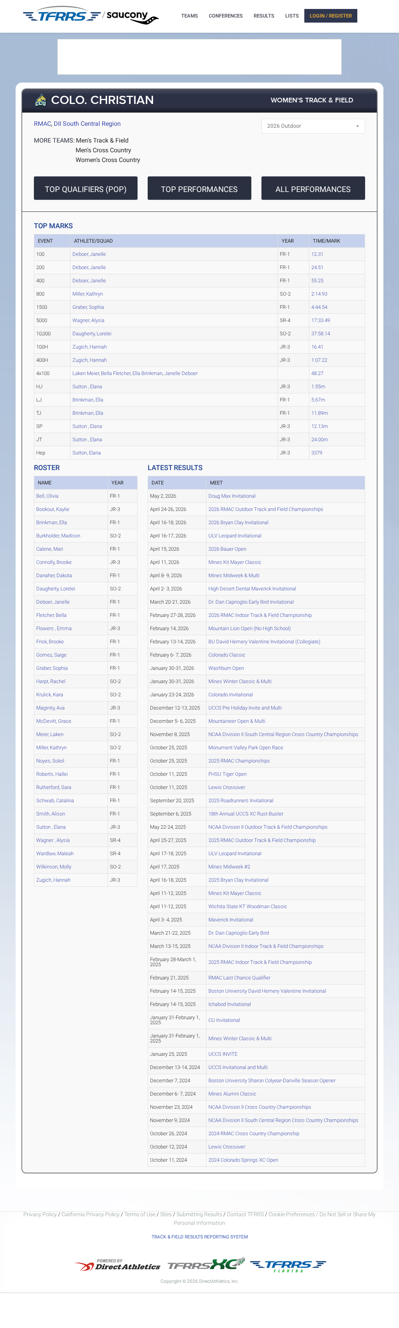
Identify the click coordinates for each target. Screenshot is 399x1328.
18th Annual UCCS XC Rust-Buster (245, 814)
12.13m (319, 426)
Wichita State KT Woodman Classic (247, 906)
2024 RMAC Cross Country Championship (253, 1133)
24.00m (319, 439)
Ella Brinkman (147, 373)
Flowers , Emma (54, 628)
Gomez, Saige (51, 655)
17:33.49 (320, 320)
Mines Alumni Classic (232, 1094)
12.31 (317, 254)
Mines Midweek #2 (229, 867)
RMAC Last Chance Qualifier (239, 978)
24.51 (317, 267)
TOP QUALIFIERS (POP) (86, 189)
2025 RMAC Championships (239, 761)
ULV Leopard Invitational (234, 536)
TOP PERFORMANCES (199, 189)
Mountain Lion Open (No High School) (249, 628)
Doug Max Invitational (232, 496)
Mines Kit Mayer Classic (234, 562)
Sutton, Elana (86, 453)
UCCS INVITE (222, 1054)
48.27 (317, 373)
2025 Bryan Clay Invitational (238, 880)
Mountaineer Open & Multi (236, 721)
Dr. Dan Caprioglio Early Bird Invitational (251, 602)
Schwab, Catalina (55, 800)
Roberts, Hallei (52, 774)
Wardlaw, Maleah (55, 853)
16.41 (317, 347)
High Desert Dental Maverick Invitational (252, 589)
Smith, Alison (50, 814)
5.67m (318, 400)
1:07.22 (319, 360)
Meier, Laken (50, 734)
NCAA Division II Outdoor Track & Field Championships (268, 827)
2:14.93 (319, 294)
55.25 (317, 281)
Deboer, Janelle (89, 254)
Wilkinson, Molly (53, 867)
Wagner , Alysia (53, 840)
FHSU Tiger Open (227, 774)
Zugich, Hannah (89, 347)
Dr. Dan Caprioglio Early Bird (238, 933)
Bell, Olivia (47, 496)
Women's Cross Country (108, 160)
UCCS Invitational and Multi (238, 1067)
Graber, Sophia (88, 307)
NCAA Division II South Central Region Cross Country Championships (283, 734)
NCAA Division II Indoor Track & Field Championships (266, 946)
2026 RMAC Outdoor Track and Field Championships (265, 509)
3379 (316, 453)
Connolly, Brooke (54, 562)
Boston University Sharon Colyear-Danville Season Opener (271, 1080)
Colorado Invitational (230, 694)
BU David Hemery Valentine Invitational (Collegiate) (264, 642)
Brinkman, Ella (87, 400)
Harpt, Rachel (50, 681)
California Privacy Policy (91, 1214)
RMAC (42, 123)
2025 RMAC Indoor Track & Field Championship (260, 962)
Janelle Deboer (181, 373)
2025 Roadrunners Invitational (241, 800)
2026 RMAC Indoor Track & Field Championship (260, 615)
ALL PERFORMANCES (313, 189)
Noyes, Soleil (50, 761)
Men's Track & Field (102, 140)
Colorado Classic (226, 655)
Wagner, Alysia (88, 320)
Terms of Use (139, 1214)
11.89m (319, 413)
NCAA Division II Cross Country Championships (259, 1107)
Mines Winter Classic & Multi (240, 681)
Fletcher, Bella (51, 615)
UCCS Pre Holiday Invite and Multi (245, 708)
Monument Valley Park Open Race (245, 747)
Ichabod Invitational (229, 1004)
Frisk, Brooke (50, 642)
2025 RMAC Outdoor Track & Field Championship (262, 840)
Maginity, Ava (50, 708)
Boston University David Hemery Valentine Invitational (267, 991)
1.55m (318, 386)
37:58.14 (320, 333)
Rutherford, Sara (53, 787)
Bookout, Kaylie (52, 509)
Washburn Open (226, 668)
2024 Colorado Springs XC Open (243, 1160)
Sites (166, 1214)
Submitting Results (199, 1214)
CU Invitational (224, 1020)
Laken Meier (85, 373)
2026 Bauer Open (227, 549)
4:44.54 (319, 307)
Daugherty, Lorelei (91, 333)
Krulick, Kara (49, 694)
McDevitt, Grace (53, 721)
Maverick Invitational (230, 920)
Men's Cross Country (103, 150)
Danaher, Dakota (54, 575)
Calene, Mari (49, 549)
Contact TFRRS (246, 1214)
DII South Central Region (87, 123)
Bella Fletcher (116, 373)
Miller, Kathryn (87, 294)
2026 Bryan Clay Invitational (238, 522)
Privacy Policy (40, 1214)
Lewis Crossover (226, 787)
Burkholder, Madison (58, 536)
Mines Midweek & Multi (234, 575)
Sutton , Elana (87, 386)
